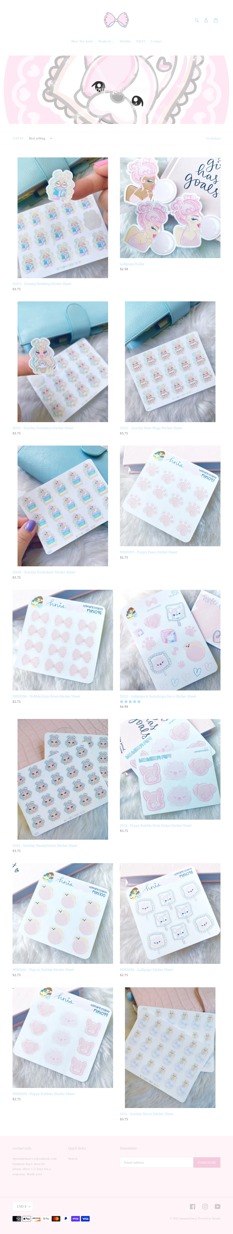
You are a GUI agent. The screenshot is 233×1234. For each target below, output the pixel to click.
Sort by (18, 138)
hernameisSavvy (188, 1218)
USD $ (21, 1206)
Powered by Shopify (209, 1218)
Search (73, 1158)
